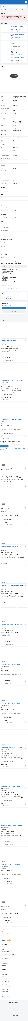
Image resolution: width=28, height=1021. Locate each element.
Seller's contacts (5, 951)
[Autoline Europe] (9, 2)
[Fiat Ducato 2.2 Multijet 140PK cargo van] (14, 458)
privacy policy (18, 448)
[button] (26, 2)
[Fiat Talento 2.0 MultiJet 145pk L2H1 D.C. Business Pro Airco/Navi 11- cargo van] (14, 537)
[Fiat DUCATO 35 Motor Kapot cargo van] (14, 331)
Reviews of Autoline (6, 978)
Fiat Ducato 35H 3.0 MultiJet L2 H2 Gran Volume (18, 57)
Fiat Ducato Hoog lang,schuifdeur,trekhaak (18, 49)
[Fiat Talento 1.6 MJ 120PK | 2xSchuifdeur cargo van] (14, 410)
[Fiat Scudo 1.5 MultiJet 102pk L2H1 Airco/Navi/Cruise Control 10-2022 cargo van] (14, 576)
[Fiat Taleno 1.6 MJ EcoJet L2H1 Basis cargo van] (14, 777)
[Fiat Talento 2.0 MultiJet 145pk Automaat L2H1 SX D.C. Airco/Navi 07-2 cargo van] (14, 738)
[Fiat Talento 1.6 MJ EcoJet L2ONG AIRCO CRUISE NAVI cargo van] (14, 371)
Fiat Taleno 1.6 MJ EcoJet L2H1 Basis (10, 786)
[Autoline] (5, 10)
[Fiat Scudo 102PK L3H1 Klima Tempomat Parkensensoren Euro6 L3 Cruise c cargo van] (14, 497)
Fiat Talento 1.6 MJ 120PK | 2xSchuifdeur (11, 419)
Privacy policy (5, 974)
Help (3, 949)
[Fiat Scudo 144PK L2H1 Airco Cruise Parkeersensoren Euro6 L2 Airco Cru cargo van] (14, 694)
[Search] (26, 6)
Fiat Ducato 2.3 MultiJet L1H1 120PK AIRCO (18, 42)
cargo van (15, 100)
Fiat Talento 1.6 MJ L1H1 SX (17, 34)
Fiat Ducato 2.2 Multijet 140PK (8, 468)
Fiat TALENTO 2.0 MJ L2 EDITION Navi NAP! (12, 864)
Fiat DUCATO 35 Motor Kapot (8, 340)
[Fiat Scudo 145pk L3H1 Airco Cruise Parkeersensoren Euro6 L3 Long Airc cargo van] (14, 816)
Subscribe (4, 446)
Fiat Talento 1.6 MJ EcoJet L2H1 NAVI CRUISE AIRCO (18, 26)
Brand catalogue (5, 981)
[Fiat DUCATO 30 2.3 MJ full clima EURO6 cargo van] (14, 615)
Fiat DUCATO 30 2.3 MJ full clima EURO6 (11, 624)
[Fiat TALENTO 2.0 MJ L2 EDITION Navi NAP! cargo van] (14, 855)
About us (4, 946)
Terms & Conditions (6, 971)
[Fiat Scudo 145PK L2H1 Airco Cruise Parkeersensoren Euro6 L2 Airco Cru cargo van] (14, 655)
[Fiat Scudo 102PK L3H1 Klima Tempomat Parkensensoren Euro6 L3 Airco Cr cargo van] (14, 895)
